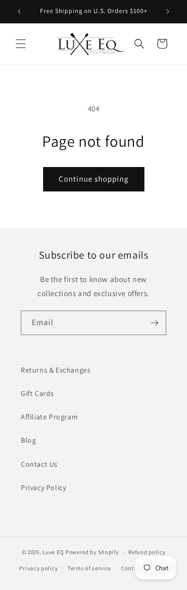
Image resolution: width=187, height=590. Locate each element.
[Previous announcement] (19, 11)
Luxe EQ (53, 552)
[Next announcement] (167, 11)
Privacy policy (38, 568)
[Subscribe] (154, 323)
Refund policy (146, 552)
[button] (20, 43)
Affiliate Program (49, 416)
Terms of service (89, 568)
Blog (28, 440)
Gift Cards (37, 393)
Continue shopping (94, 179)
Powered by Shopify (92, 552)
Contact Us (39, 464)
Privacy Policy (43, 487)
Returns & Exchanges (55, 370)
